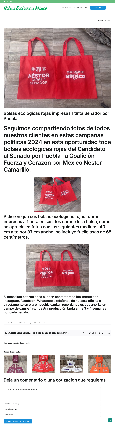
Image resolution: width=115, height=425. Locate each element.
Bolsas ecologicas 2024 (29, 323)
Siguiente (107, 20)
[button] (108, 7)
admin (7, 323)
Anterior (100, 20)
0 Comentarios (42, 323)
